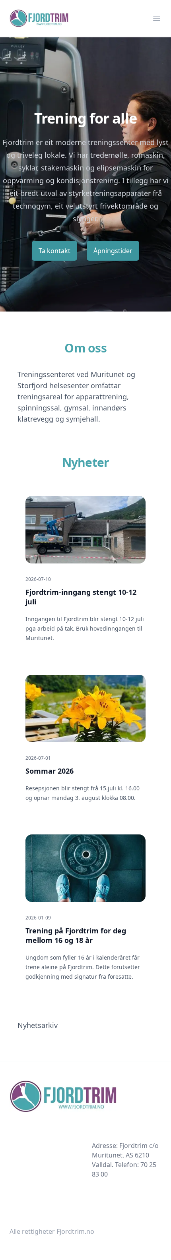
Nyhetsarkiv (37, 1025)
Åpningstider (112, 250)
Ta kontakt (54, 250)
